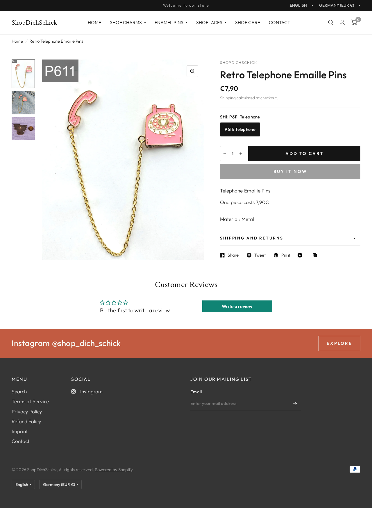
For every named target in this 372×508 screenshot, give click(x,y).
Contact (279, 22)
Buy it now (290, 171)
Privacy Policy (27, 411)
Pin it (285, 255)
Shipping (228, 97)
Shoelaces (209, 22)
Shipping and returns (251, 238)
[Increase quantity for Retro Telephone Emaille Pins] (240, 153)
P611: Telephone (240, 129)
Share (233, 255)
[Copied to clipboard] (316, 255)
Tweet (260, 255)
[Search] (331, 22)
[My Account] (342, 22)
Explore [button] (339, 343)
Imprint (20, 431)
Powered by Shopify (114, 469)
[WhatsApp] (301, 255)
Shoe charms (126, 22)
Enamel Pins (169, 22)
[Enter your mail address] (295, 403)
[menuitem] (94, 22)
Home (94, 22)
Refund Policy (26, 421)
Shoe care (247, 22)
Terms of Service (30, 401)
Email (196, 391)
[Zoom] (192, 71)
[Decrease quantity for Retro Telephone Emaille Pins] (224, 153)
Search (19, 391)
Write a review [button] (237, 306)
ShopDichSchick (34, 22)
